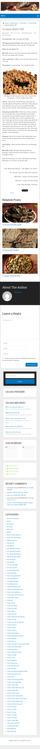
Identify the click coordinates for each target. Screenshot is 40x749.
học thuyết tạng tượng (14, 554)
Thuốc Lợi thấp (11, 655)
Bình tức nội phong (13, 518)
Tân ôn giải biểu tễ (12, 578)
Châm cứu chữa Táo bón (13, 432)
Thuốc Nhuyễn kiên (13, 666)
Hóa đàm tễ (10, 543)
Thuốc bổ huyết (13, 471)
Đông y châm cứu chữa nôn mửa (15, 418)
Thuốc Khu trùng (12, 649)
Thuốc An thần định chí (14, 592)
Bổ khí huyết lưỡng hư (14, 535)
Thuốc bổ (23, 23)
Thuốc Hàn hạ (11, 641)
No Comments (6, 35)
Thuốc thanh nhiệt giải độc (15, 696)
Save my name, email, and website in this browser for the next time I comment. (19, 359)
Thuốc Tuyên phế (12, 720)
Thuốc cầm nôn (12, 614)
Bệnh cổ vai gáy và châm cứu (14, 407)
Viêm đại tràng (11, 731)
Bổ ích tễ (9, 529)
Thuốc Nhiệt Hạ (12, 660)
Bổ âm (9, 521)
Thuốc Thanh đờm (12, 690)
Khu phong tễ (11, 559)
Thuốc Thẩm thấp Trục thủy (15, 687)
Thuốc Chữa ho (12, 625)
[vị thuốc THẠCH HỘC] (20, 264)
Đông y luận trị (13, 740)
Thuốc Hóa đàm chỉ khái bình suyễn (18, 644)
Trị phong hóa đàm (13, 726)
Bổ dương (10, 524)
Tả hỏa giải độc (12, 573)
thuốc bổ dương (13, 468)
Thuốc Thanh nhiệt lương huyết (16, 698)
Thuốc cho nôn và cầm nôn (15, 622)
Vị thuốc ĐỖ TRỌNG (10, 250)
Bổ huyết (9, 526)
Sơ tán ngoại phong (13, 570)
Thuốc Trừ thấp (12, 715)
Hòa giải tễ (10, 546)
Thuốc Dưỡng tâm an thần (15, 636)
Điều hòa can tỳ (12, 540)
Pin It (12, 193)
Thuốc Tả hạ (11, 676)
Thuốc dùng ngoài (12, 633)
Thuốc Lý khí (11, 657)
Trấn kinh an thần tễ (13, 723)
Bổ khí (9, 532)
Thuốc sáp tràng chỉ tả (14, 674)
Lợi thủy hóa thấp (12, 565)
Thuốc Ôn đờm (11, 668)
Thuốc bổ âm (32, 23)
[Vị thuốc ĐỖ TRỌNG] (20, 238)
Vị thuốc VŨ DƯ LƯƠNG (20, 492)
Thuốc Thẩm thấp (12, 685)
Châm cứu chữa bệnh (13, 537)
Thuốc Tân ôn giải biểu (14, 682)
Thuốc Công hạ (12, 630)
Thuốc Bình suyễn (12, 597)
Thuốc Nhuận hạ (12, 663)
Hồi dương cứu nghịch (14, 556)
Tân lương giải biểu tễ (14, 576)
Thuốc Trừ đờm (12, 709)
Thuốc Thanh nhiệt (13, 693)
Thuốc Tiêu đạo (12, 706)
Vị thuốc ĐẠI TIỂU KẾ (19, 495)
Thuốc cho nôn (11, 619)
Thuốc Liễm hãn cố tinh (14, 652)
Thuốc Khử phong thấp (14, 646)
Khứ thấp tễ (10, 562)
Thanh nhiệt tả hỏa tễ (13, 586)
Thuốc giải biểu (11, 638)
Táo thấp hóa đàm (12, 581)
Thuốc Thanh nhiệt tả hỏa (15, 701)
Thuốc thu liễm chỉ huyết (14, 704)
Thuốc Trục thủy (12, 717)
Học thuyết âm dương (13, 551)
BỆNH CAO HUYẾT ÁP (12, 413)
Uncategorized (11, 728)
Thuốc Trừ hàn (11, 712)
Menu (3, 16)
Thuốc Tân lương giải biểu (15, 679)
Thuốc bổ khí (12, 474)
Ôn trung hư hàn (12, 567)
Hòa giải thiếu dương (13, 548)
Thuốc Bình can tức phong (15, 595)
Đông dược (14, 23)
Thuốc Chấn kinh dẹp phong (16, 616)
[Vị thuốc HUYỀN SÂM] (20, 213)
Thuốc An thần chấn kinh (14, 589)
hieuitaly (6, 33)
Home (7, 23)
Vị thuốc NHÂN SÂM (20, 505)
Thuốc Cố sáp (11, 627)
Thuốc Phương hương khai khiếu (17, 671)
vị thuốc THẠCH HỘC (11, 276)
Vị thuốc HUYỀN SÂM (11, 225)
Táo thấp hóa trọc (12, 584)
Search (20, 381)
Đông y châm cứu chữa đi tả (14, 426)
